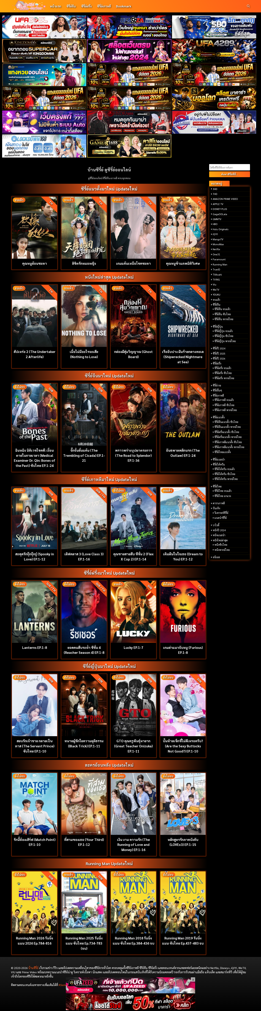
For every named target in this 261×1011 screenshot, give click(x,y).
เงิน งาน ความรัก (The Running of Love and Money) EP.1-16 (133, 844)
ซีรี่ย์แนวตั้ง (219, 417)
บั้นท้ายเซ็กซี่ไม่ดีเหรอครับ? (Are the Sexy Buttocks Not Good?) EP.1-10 (183, 745)
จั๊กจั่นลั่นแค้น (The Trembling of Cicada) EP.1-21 (84, 455)
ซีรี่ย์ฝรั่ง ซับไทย (223, 373)
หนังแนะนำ (219, 535)
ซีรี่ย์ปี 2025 (219, 353)
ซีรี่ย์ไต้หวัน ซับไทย (224, 474)
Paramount (219, 259)
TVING (216, 279)
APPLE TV (218, 204)
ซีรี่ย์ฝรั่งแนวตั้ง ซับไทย (226, 432)
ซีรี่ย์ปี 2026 (219, 358)
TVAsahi (217, 274)
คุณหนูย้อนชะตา (34, 263)
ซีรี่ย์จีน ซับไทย (222, 314)
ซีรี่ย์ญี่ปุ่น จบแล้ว (223, 331)
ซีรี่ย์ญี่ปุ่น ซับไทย (223, 336)
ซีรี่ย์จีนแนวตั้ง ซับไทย (226, 421)
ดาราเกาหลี (219, 503)
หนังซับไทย (220, 544)
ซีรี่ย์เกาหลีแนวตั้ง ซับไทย (228, 442)
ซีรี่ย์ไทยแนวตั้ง (222, 452)
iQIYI (215, 234)
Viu (214, 284)
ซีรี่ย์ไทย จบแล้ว (223, 490)
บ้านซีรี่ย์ (33, 968)
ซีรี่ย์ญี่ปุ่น (218, 326)
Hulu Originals (221, 229)
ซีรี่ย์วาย (217, 385)
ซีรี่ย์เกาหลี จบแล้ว (224, 399)
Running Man (220, 264)
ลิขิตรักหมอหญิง (84, 263)
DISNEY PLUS (220, 208)
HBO (215, 224)
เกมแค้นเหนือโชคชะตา (133, 263)
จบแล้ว (216, 299)
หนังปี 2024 (219, 530)
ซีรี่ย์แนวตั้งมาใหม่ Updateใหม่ (109, 189)
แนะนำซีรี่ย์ (220, 517)
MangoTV (218, 239)
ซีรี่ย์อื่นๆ (217, 390)
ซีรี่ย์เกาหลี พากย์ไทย (225, 410)
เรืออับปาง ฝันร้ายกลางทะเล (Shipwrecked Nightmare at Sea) (183, 356)
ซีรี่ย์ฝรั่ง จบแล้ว (222, 368)
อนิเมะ (216, 557)
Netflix (216, 249)
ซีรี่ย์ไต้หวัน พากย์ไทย (226, 479)
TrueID (216, 269)
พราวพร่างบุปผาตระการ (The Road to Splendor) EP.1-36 (133, 455)
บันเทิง (216, 508)
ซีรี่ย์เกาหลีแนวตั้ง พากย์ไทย (229, 447)
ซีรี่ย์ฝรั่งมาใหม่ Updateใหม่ (109, 573)
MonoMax (218, 244)
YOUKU (216, 294)
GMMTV (217, 219)
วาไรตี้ (216, 525)
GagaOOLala (220, 214)
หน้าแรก (55, 6)
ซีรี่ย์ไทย (217, 486)
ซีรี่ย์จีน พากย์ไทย (223, 319)
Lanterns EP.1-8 (34, 647)
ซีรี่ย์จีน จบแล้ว (222, 309)
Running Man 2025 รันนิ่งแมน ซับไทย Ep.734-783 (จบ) (84, 943)
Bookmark (123, 6)
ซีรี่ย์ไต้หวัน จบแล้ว (224, 469)
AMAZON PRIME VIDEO (225, 198)
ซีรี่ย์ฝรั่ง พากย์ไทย (224, 378)
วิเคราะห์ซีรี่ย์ (221, 512)
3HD (215, 188)
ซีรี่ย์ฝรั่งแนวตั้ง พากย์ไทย (228, 437)
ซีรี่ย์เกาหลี (104, 6)
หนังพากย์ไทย (222, 549)
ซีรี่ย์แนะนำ (219, 459)
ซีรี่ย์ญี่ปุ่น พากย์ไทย (225, 341)
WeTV (216, 289)
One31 (216, 254)
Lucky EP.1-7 (133, 647)
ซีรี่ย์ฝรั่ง (86, 6)
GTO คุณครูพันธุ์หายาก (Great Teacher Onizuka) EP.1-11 (133, 745)
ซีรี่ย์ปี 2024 (219, 348)
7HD (215, 193)
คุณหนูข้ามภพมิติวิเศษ (183, 263)
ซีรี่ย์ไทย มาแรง (222, 496)
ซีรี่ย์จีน (71, 6)
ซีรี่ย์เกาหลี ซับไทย (224, 405)
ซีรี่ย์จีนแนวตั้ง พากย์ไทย (227, 426)
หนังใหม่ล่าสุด (220, 540)
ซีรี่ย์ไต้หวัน (219, 464)
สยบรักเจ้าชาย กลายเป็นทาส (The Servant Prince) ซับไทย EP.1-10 (34, 745)
